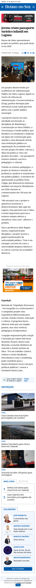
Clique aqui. (26, 380)
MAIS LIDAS (9, 481)
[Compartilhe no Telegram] (25, 52)
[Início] (18, 7)
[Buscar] (34, 7)
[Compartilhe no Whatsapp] (23, 52)
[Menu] (2, 7)
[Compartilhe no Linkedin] (33, 52)
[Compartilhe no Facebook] (28, 52)
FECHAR (18, 585)
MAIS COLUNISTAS (18, 569)
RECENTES (23, 481)
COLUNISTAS (10, 509)
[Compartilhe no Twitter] (31, 52)
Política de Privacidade (24, 583)
